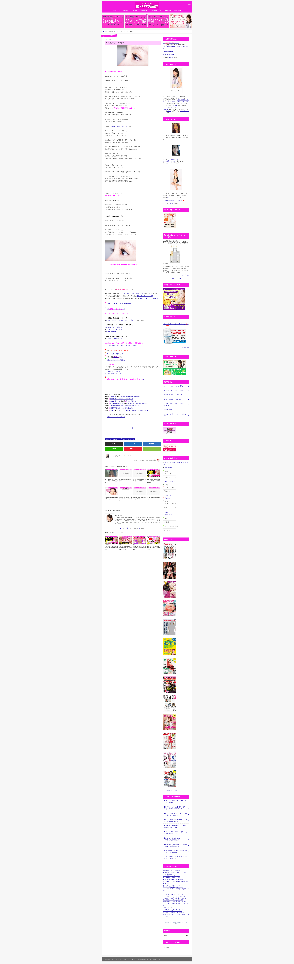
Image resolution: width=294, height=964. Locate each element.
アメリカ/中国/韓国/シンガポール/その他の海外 (132, 410)
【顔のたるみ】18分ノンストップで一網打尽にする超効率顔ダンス (175, 801)
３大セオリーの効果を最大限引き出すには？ (175, 898)
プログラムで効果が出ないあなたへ (173, 894)
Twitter (129, 528)
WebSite (123, 528)
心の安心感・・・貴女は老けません (173, 909)
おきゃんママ (118, 515)
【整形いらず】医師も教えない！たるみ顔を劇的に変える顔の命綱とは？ (175, 845)
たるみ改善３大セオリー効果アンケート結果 (175, 872)
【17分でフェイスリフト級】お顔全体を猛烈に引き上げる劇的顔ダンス (175, 851)
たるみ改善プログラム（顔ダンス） (133, 293)
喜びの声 (135, 10)
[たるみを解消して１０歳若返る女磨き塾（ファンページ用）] (176, 924)
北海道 (113, 396)
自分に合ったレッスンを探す (115, 417)
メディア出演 (153, 10)
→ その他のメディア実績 (170, 790)
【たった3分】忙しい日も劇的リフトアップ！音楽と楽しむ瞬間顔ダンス (175, 839)
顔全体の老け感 (110, 331)
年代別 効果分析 (167, 874)
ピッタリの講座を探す (165, 10)
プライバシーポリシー (117, 959)
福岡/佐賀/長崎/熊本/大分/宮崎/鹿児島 (121, 408)
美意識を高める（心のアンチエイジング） (175, 901)
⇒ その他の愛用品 (183, 347)
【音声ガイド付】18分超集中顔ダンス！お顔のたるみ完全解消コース (175, 820)
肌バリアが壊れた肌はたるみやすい (173, 887)
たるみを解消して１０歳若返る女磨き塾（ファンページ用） (176, 922)
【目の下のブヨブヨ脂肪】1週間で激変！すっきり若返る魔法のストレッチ (175, 808)
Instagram (154, 520)
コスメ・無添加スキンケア (172, 399)
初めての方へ (126, 10)
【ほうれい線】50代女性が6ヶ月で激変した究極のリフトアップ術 (175, 826)
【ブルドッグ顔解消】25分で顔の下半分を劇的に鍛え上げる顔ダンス (175, 814)
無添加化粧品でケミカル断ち (147, 298)
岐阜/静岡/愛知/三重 (116, 403)
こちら (145, 522)
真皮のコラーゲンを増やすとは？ (172, 885)
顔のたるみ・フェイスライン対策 (113, 439)
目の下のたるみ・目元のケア (129, 439)
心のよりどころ (167, 907)
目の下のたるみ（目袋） (113, 327)
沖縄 (111, 410)
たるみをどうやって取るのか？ (171, 876)
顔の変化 (171, 57)
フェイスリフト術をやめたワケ (116, 354)
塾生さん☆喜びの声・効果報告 (116, 360)
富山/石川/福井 (114, 401)
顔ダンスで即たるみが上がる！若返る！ (146, 519)
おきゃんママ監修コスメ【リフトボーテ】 (119, 303)
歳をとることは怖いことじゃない (172, 911)
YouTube (137, 520)
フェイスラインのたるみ (113, 329)
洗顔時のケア (168, 498)
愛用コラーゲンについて (144, 296)
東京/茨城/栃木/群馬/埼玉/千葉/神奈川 (121, 399)
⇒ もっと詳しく (184, 275)
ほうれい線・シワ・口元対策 (173, 394)
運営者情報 (107, 959)
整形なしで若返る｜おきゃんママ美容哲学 (147, 959)
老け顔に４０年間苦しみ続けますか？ (173, 912)
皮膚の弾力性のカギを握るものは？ (173, 879)
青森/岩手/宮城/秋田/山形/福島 (129, 396)
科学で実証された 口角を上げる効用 (173, 900)
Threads (122, 522)
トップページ (116, 10)
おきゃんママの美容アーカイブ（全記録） (175, 415)
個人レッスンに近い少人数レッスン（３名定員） (120, 320)
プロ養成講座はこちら (111, 371)
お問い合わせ (177, 10)
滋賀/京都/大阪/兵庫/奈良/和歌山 (137, 403)
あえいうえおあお (170, 481)
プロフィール (144, 10)
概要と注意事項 (169, 467)
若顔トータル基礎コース (113, 338)
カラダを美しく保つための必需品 (173, 200)
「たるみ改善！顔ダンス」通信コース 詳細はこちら (120, 345)
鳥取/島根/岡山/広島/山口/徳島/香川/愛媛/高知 (124, 405)
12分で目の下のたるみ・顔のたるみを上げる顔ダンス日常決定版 (175, 857)
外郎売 (166, 512)
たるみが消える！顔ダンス (129, 519)
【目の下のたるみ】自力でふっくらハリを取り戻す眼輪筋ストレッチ (175, 832)
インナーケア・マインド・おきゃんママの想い (175, 404)
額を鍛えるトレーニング (119, 126)
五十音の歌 (168, 496)
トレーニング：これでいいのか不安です (174, 896)
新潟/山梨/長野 (130, 401)
